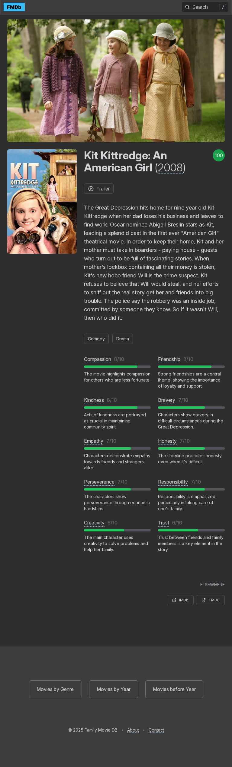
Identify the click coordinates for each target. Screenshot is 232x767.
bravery (166, 400)
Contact (156, 729)
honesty (167, 441)
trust (163, 523)
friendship (169, 359)
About (133, 729)
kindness (94, 400)
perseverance (99, 482)
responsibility (173, 482)
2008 (170, 167)
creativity (94, 523)
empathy (93, 441)
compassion (97, 359)
